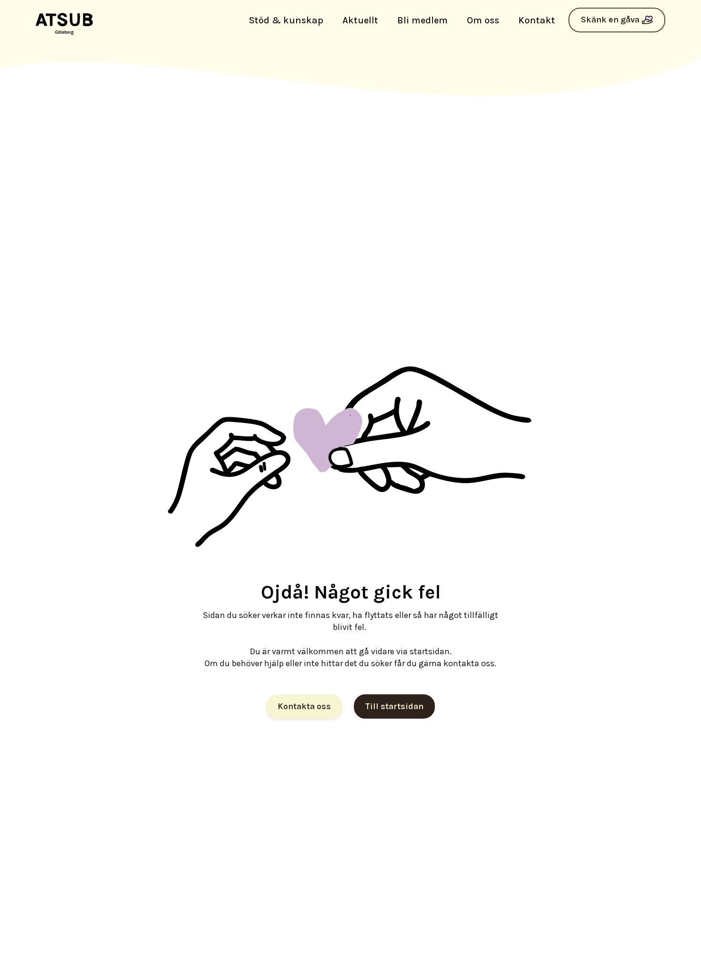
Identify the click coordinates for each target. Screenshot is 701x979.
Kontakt (536, 20)
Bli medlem (422, 20)
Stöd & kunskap (286, 20)
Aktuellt (360, 20)
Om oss (483, 20)
